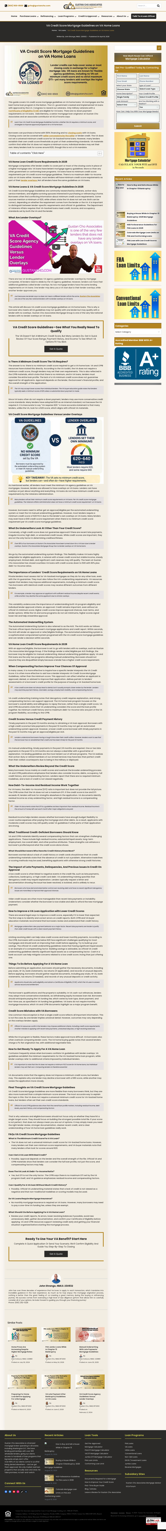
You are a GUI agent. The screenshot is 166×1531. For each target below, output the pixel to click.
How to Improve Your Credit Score (99, 1482)
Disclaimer (114, 1513)
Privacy (128, 1513)
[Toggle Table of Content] (98, 153)
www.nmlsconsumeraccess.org (148, 1516)
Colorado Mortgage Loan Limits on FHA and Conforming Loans (61, 1493)
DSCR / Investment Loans (135, 1460)
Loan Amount (122, 101)
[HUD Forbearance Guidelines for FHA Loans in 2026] (120, 226)
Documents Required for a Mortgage (100, 1479)
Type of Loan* (145, 85)
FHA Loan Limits (91, 1460)
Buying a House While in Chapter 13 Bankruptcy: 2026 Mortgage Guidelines (143, 217)
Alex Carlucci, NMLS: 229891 (21, 1359)
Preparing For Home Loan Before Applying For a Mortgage (20, 1396)
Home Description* (124, 93)
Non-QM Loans (131, 1457)
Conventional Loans (133, 1453)
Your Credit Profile (147, 93)
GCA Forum (131, 1486)
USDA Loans (130, 1450)
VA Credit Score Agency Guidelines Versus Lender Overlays (89, 1396)
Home (14, 16)
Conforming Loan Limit (94, 1463)
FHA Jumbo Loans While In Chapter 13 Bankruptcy (55, 1349)
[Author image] (12, 1355)
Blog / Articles (90, 1489)
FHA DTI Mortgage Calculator (97, 1450)
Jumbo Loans (130, 1463)
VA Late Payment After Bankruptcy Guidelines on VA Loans (55, 1396)
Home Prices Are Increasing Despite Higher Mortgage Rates (21, 1349)
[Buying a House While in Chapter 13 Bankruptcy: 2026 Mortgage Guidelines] (120, 215)
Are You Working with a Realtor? (149, 102)
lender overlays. (29, 180)
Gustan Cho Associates (90, 296)
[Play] (56, 247)
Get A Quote (56, 349)
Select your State (123, 85)
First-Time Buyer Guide (94, 1485)
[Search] (159, 47)
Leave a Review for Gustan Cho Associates (103, 1492)
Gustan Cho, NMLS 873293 (55, 1359)
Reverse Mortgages (133, 1467)
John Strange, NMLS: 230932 (56, 1286)
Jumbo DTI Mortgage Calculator (98, 1457)
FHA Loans (129, 1443)
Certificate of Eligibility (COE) (24, 110)
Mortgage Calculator (138, 58)
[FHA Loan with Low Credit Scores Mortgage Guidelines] (120, 242)
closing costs (75, 132)
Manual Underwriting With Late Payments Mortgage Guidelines (88, 1349)
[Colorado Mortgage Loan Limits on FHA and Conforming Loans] (120, 234)
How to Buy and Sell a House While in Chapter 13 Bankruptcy (62, 1447)
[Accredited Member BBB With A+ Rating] (137, 363)
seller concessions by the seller (59, 135)
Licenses (122, 1513)
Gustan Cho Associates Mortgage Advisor (143, 1483)
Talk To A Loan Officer (143, 16)
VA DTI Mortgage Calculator (96, 1453)
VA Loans (128, 1447)
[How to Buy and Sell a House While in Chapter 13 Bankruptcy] (120, 186)
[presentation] (22, 1334)
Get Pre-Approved (92, 1443)
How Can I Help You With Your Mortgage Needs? (137, 111)
